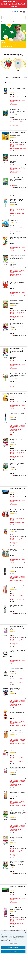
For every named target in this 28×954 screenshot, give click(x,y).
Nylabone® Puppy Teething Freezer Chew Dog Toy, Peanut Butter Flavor (17, 201)
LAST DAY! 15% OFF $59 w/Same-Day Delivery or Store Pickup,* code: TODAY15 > (13, 4)
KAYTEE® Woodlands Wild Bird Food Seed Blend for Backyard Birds (17, 155)
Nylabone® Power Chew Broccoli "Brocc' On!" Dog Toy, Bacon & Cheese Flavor (18, 375)
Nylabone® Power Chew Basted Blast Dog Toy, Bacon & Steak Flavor (17, 712)
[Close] (25, 932)
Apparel (18, 70)
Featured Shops (4, 21)
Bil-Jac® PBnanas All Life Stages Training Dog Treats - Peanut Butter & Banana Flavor (17, 134)
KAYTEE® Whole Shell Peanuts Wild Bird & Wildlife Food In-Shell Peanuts (17, 111)
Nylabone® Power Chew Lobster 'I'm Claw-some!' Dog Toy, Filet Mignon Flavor (18, 282)
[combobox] (13, 17)
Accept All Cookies (13, 951)
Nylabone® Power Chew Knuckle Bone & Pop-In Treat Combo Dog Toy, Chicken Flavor (18, 792)
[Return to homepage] (15, 12)
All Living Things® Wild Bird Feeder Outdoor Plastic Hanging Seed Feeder (17, 670)
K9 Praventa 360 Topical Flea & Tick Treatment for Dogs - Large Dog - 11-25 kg (17, 769)
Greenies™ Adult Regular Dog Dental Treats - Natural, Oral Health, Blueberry (17, 179)
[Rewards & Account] (7, 12)
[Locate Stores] (21, 12)
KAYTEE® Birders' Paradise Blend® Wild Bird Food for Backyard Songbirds (16, 302)
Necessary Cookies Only (13, 947)
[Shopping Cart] (24, 12)
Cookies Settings (13, 943)
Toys (7, 70)
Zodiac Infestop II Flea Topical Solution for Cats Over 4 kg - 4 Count (17, 690)
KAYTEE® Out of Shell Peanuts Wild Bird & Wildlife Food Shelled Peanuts (17, 88)
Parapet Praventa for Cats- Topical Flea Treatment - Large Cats (17, 628)
